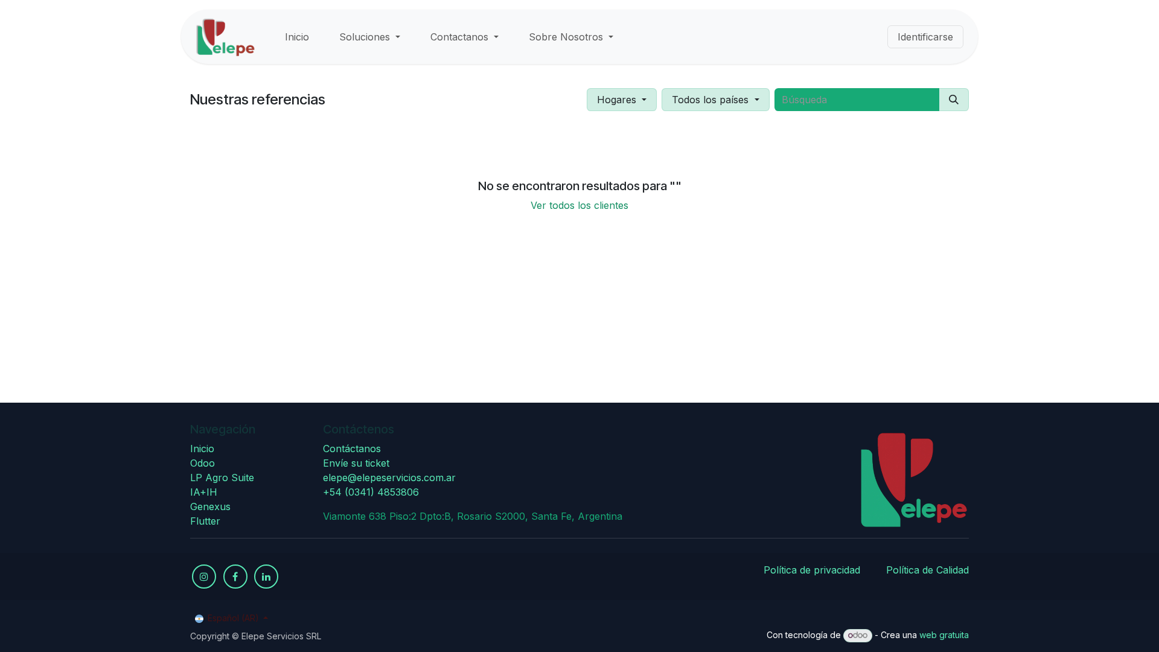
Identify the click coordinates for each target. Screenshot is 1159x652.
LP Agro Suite (222, 477)
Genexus (210, 506)
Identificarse (925, 37)
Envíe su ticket (356, 463)
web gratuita (944, 635)
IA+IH (203, 492)
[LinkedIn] (266, 576)
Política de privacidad (812, 570)
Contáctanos (352, 449)
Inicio (202, 449)
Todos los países (710, 100)
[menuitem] (297, 37)
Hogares (616, 100)
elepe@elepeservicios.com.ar (389, 477)
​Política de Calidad (927, 570)
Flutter (205, 521)
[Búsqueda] (954, 99)
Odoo (202, 463)
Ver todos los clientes (579, 205)
